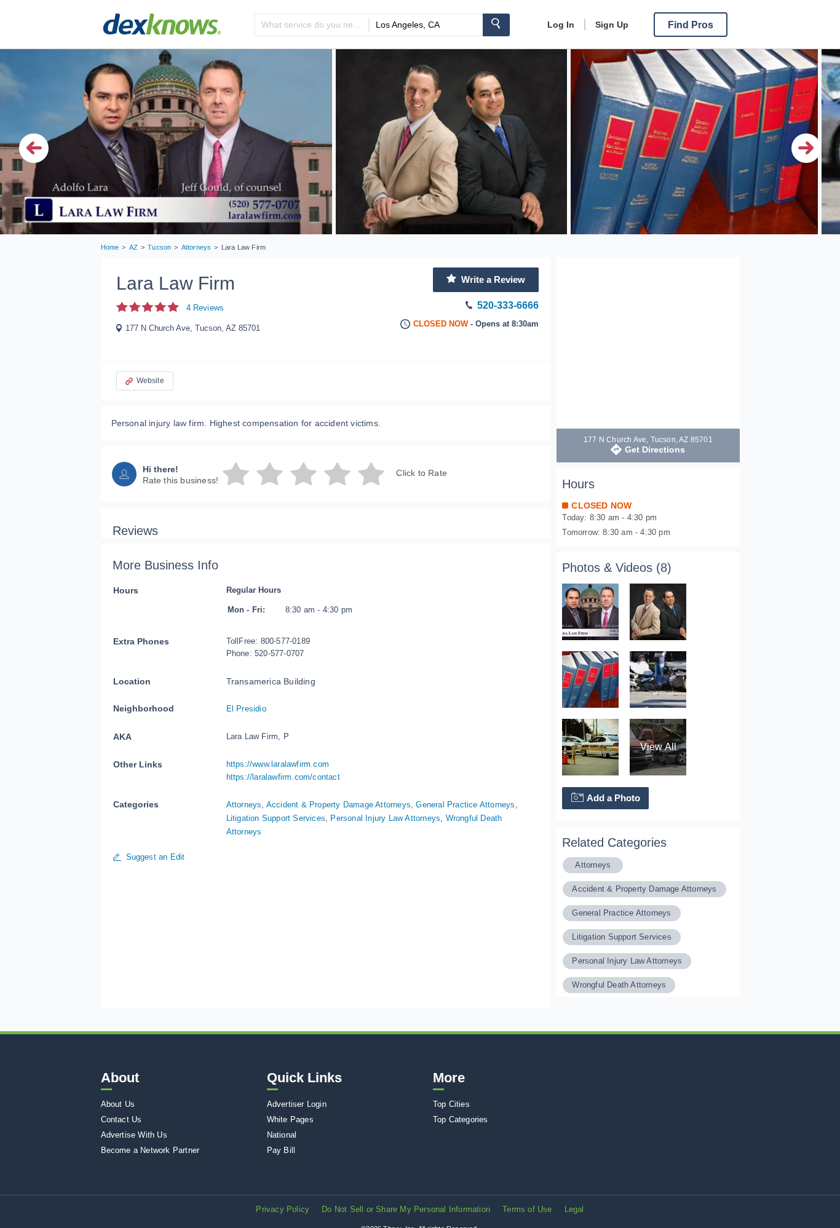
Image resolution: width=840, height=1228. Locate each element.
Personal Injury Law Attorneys (385, 818)
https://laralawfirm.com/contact (283, 777)
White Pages (290, 1119)
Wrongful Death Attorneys (619, 984)
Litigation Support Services (275, 818)
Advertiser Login (297, 1104)
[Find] (496, 25)
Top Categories (460, 1119)
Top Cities (451, 1104)
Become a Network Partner (150, 1150)
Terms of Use (527, 1209)
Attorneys (244, 804)
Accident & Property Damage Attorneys (338, 804)
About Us (118, 1104)
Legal (574, 1209)
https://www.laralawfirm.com (277, 764)
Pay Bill (281, 1150)
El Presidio (246, 708)
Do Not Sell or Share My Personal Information (406, 1209)
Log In (560, 25)
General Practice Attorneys (465, 804)
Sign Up (611, 25)
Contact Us (121, 1119)
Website (150, 380)
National (282, 1134)
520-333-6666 (508, 305)
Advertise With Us (134, 1134)
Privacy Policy (282, 1209)
